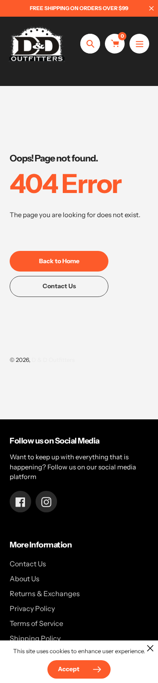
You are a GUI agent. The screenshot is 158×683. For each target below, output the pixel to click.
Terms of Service (36, 623)
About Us (25, 578)
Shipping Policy (35, 638)
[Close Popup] (150, 648)
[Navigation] (139, 44)
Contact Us (28, 563)
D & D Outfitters (53, 359)
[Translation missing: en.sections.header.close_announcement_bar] (151, 8)
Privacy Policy (32, 608)
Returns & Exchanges (45, 593)
